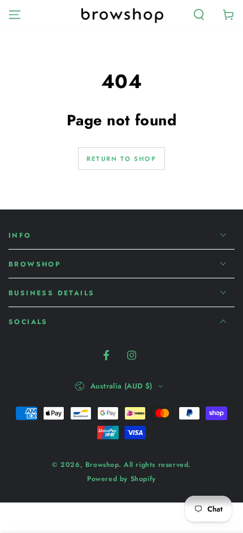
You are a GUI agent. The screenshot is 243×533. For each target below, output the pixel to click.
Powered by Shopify (121, 479)
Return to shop (121, 158)
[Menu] (14, 14)
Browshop (102, 465)
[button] (199, 14)
